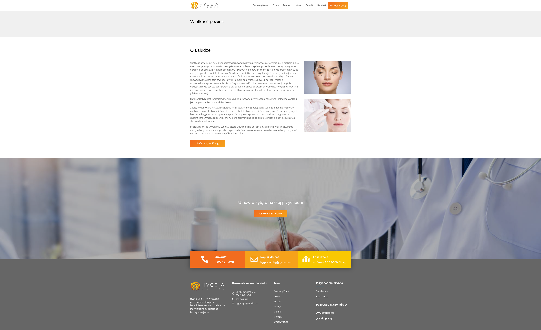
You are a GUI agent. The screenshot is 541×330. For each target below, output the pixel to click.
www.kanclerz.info (325, 313)
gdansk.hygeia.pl (324, 318)
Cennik (309, 5)
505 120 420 (224, 262)
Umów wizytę (338, 5)
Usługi (297, 5)
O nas (275, 5)
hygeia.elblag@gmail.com (276, 262)
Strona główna (260, 5)
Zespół (286, 5)
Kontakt (321, 5)
